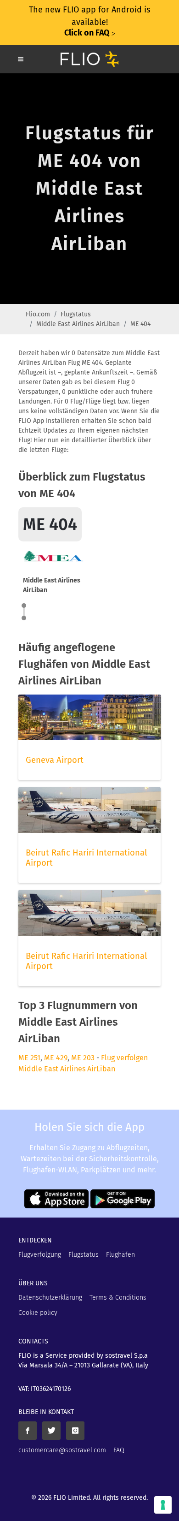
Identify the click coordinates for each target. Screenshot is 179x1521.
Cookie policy (37, 1313)
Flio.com (38, 314)
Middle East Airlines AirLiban (78, 324)
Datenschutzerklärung (50, 1297)
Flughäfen (120, 1255)
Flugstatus (76, 314)
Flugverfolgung (39, 1255)
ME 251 (29, 1057)
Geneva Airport (55, 760)
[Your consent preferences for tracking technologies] (163, 1505)
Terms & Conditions (118, 1297)
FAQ (118, 1450)
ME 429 (55, 1057)
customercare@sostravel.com (62, 1450)
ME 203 (83, 1057)
